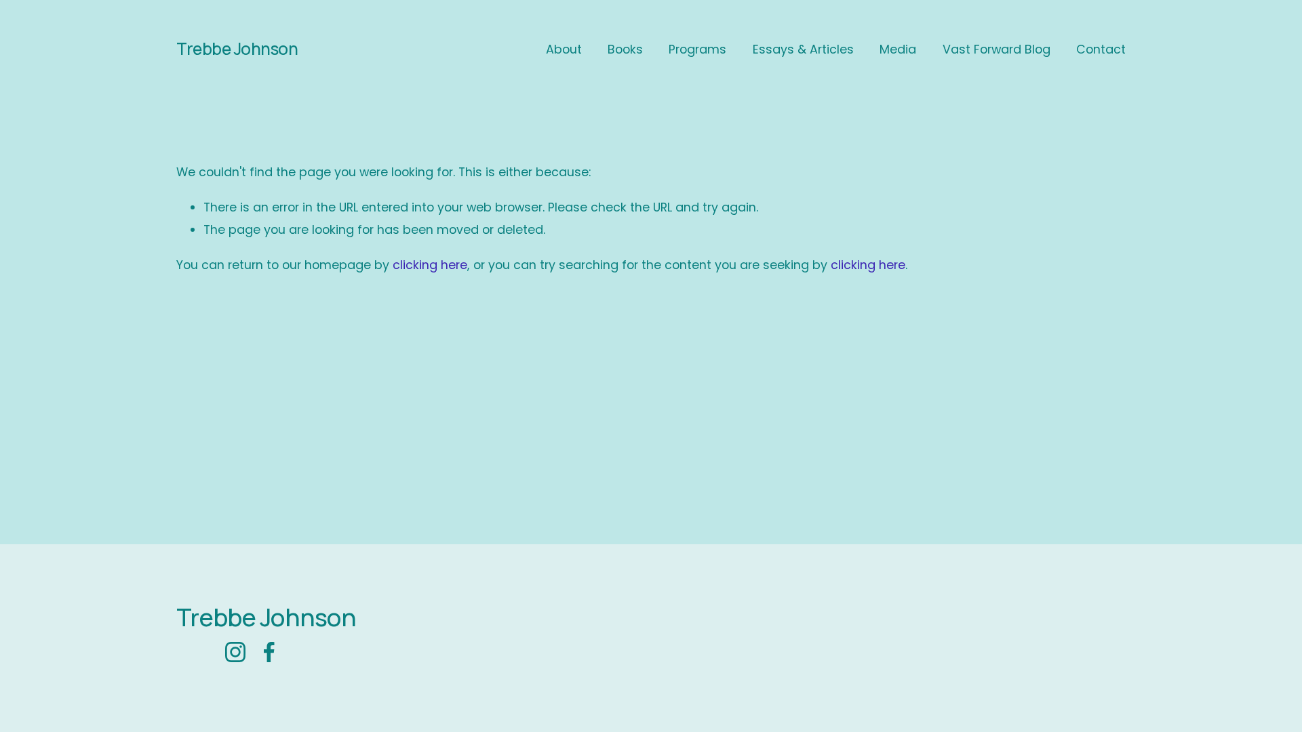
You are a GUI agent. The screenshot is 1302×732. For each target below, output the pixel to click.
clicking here (430, 264)
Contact (1101, 49)
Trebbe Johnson (237, 48)
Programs (697, 49)
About (564, 49)
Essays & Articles (803, 49)
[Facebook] (269, 652)
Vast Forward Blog (996, 49)
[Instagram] (235, 652)
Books (625, 49)
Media (898, 49)
